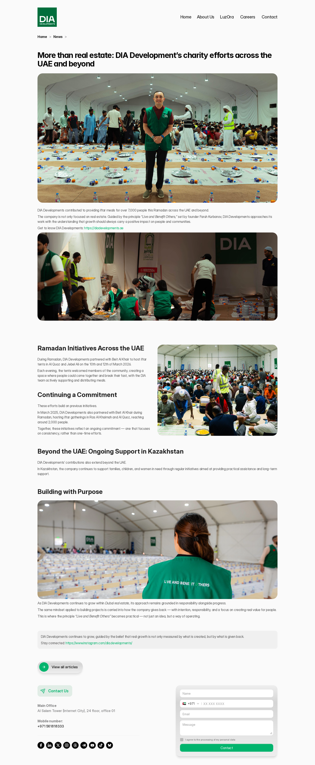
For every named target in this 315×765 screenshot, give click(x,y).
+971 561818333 (51, 726)
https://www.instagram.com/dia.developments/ (98, 643)
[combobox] (192, 703)
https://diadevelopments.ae (103, 228)
